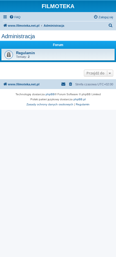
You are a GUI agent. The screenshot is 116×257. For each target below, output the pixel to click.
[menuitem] (15, 17)
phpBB (50, 94)
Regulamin (25, 53)
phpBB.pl (79, 99)
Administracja (18, 36)
